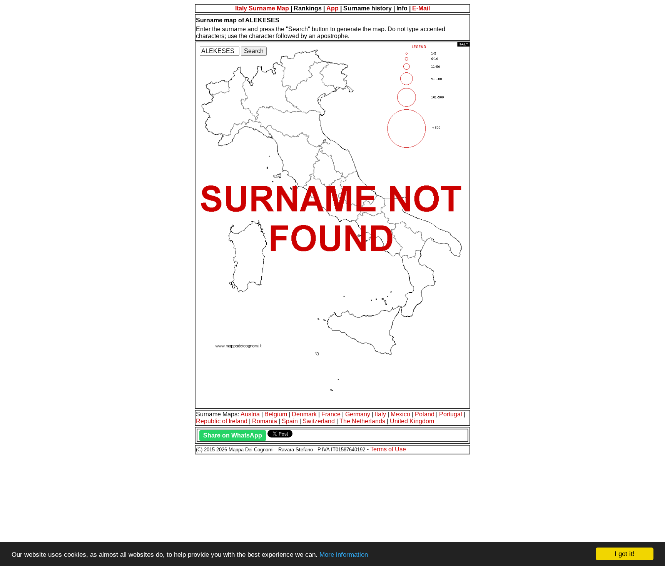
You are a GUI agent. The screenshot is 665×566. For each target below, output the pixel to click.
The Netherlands (362, 421)
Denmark (304, 414)
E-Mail (421, 8)
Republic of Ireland (221, 421)
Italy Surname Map (262, 8)
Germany (357, 414)
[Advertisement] (234, 509)
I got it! (625, 554)
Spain (290, 421)
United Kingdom (412, 421)
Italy (380, 414)
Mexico (400, 414)
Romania (264, 421)
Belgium (275, 414)
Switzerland (318, 421)
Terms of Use (388, 449)
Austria (250, 414)
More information (343, 554)
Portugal (450, 414)
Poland (424, 414)
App (332, 8)
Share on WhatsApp (232, 435)
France (331, 414)
